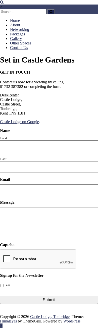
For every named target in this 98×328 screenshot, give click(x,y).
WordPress (71, 321)
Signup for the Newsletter (21, 275)
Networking (19, 29)
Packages (17, 34)
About (15, 25)
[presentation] (38, 259)
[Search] (51, 11)
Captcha (7, 245)
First (3, 138)
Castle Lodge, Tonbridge (50, 316)
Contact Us (19, 47)
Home (15, 20)
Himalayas (8, 321)
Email (5, 179)
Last (3, 159)
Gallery (16, 38)
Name (5, 130)
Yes (7, 285)
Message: (8, 202)
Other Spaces (20, 43)
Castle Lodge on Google (19, 122)
